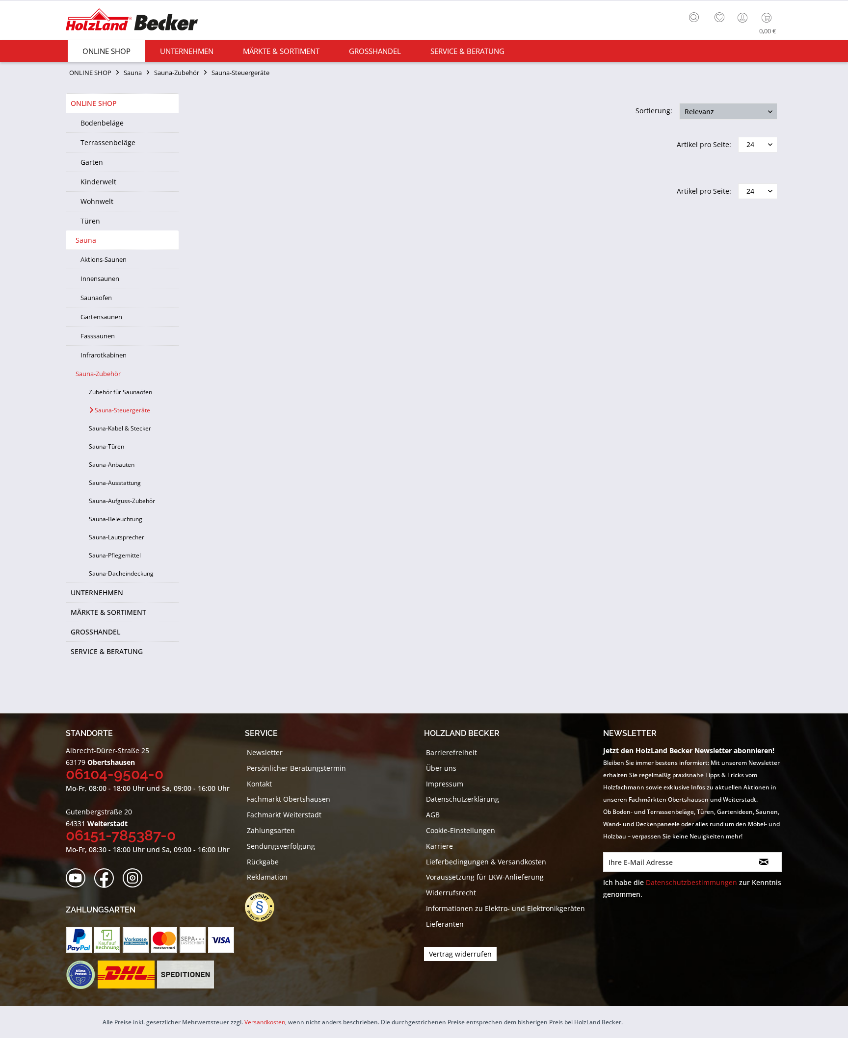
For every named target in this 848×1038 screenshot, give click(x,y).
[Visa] (221, 940)
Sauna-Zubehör (98, 373)
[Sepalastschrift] (193, 940)
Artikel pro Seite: (704, 144)
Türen (90, 221)
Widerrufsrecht (451, 892)
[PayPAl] (79, 940)
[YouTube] (79, 878)
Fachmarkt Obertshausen (288, 799)
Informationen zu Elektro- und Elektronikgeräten (505, 908)
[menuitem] (696, 16)
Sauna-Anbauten (111, 464)
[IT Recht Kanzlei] (264, 907)
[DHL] (126, 975)
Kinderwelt (98, 181)
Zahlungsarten (271, 830)
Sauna (86, 240)
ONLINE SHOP (94, 103)
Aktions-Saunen (103, 259)
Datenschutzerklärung (462, 799)
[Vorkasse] (136, 940)
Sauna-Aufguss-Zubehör (122, 501)
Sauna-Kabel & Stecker (120, 428)
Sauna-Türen (106, 446)
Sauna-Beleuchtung (115, 519)
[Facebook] (107, 878)
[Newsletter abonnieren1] (764, 862)
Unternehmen (97, 592)
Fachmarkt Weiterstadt (284, 814)
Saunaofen (96, 297)
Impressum (444, 783)
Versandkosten (264, 1022)
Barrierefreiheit (451, 752)
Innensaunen (99, 278)
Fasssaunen (97, 335)
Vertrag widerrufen (460, 954)
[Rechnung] (107, 940)
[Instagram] (136, 878)
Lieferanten (445, 924)
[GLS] (80, 975)
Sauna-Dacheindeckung (121, 573)
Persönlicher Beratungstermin (296, 768)
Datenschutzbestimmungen (691, 882)
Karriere (439, 846)
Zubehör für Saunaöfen (120, 392)
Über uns (441, 768)
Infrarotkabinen (103, 355)
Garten (91, 162)
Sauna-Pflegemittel (115, 555)
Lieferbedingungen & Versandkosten (486, 861)
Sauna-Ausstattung (115, 483)
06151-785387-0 (121, 835)
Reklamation (267, 877)
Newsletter (265, 752)
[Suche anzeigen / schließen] (694, 17)
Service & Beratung (107, 651)
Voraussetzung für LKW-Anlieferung (485, 877)
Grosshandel (95, 631)
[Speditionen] (185, 975)
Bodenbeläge (102, 122)
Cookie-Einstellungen (460, 830)
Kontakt (259, 783)
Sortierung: (654, 110)
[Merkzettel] (719, 18)
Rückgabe (263, 861)
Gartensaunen (101, 316)
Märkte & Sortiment (108, 612)
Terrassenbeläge (107, 142)
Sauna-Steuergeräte (121, 410)
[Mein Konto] (743, 18)
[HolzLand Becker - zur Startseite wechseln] (132, 20)
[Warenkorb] (769, 18)
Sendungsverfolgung (281, 846)
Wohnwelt (96, 201)
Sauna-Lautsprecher (116, 537)
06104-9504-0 (114, 774)
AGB (433, 814)
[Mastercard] (164, 940)
